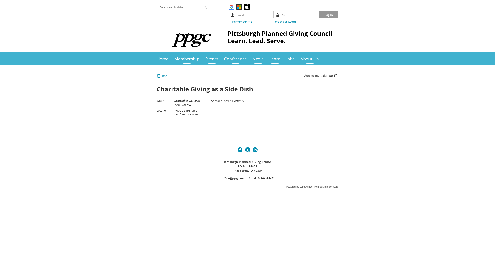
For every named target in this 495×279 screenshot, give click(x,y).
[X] (247, 149)
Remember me (242, 21)
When (160, 100)
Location (162, 110)
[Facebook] (240, 149)
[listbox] (321, 75)
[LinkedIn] (255, 149)
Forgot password (284, 21)
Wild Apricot (306, 186)
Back (165, 76)
